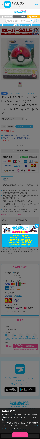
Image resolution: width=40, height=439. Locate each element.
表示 (36, 4)
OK (20, 435)
